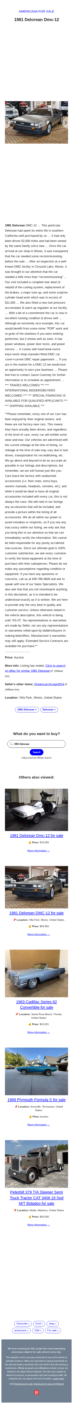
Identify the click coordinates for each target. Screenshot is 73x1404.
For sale (52, 1330)
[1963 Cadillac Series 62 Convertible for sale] (36, 996)
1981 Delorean (26, 709)
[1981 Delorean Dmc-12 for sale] (36, 830)
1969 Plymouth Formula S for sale (36, 1100)
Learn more (58, 1378)
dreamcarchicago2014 (49, 684)
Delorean (48, 709)
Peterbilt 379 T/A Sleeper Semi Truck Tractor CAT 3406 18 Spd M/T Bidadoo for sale (36, 1197)
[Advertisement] (36, 62)
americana (20, 1330)
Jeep (51, 1323)
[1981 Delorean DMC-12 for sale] (36, 907)
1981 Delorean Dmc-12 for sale (36, 835)
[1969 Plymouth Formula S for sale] (36, 1094)
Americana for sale (36, 11)
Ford (38, 1323)
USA (36, 1330)
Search (36, 752)
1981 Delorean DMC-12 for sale (36, 913)
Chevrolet (21, 1323)
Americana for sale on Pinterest (49, 1384)
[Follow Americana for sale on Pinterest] (36, 1394)
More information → (38, 850)
